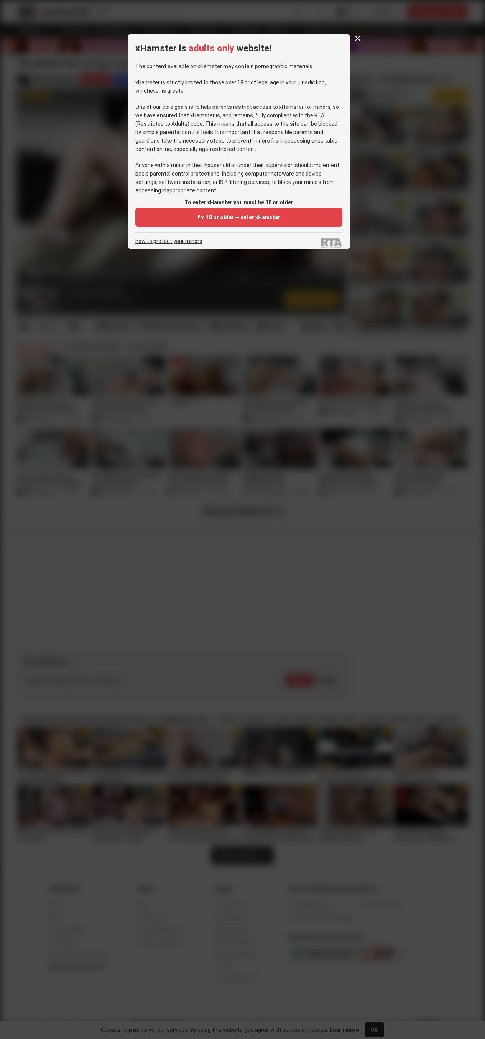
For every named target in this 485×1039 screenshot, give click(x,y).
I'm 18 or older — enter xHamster (238, 217)
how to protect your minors (168, 241)
